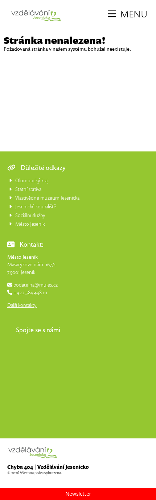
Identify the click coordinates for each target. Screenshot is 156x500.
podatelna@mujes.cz (35, 284)
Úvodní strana (36, 16)
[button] (127, 14)
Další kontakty (22, 304)
